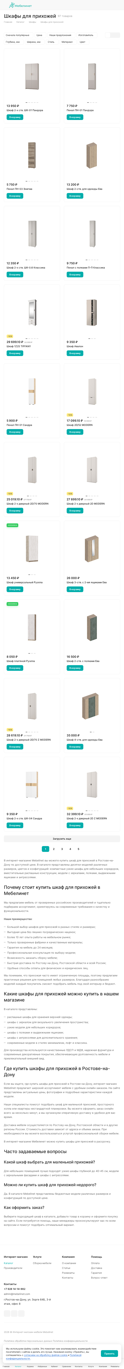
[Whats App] (14, 1313)
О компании (69, 1263)
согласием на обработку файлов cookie (46, 1355)
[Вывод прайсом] (117, 35)
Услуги (37, 1256)
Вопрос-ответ (99, 1277)
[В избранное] (28, 117)
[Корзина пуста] (118, 5)
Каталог (8, 1263)
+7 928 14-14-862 (14, 1289)
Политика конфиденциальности (70, 1340)
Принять (109, 1353)
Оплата (95, 1263)
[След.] (86, 849)
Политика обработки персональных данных (28, 1340)
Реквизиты (68, 1272)
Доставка (96, 1268)
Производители (13, 1268)
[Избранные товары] (109, 5)
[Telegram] (7, 1313)
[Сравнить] (35, 117)
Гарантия (96, 1272)
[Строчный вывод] (112, 35)
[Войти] (93, 5)
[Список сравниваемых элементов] (101, 5)
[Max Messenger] (21, 1313)
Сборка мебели (42, 1263)
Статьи (66, 1268)
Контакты (67, 1277)
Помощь (96, 1256)
